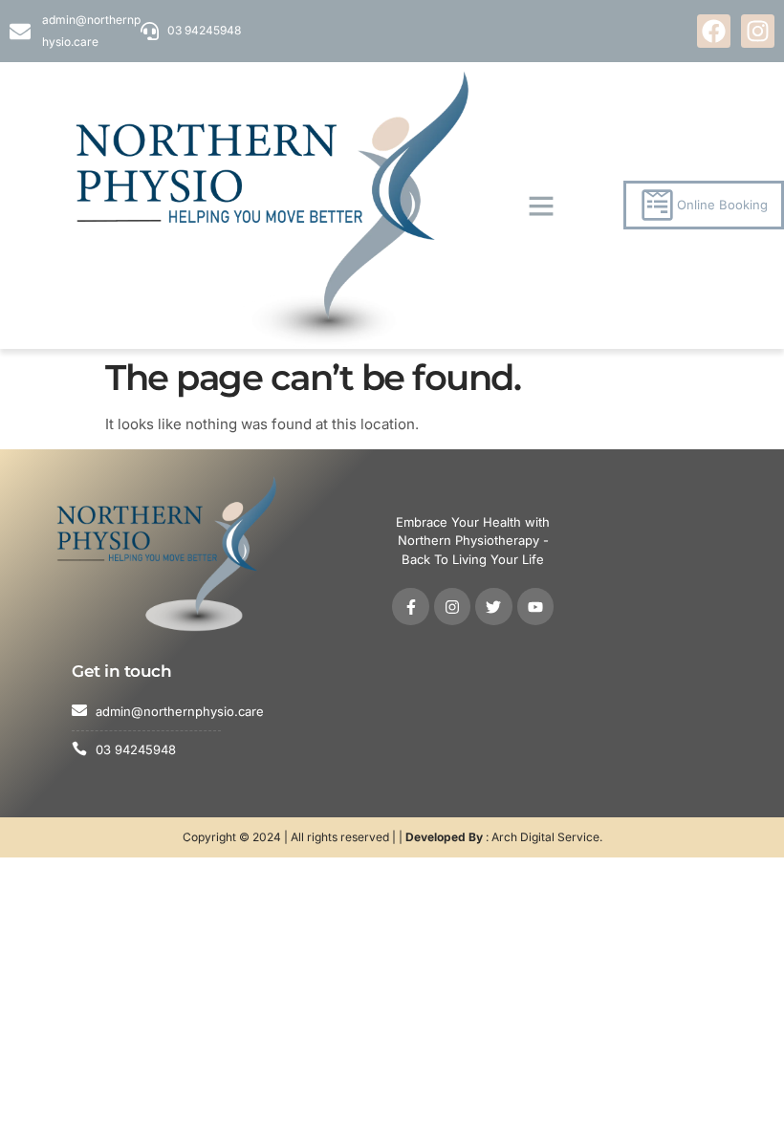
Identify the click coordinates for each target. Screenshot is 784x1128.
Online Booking (722, 204)
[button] (541, 205)
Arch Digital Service (545, 837)
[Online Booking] (657, 205)
